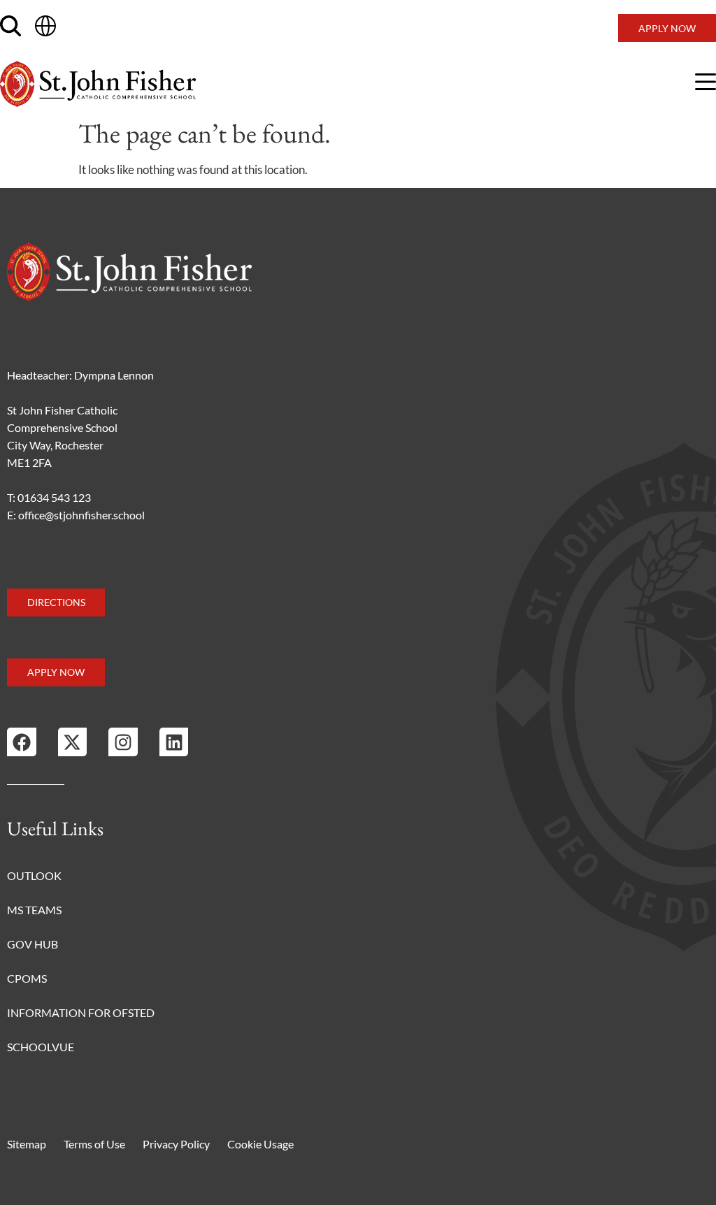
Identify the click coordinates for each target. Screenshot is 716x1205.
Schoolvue (40, 1046)
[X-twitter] (72, 742)
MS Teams (34, 909)
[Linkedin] (174, 742)
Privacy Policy (176, 1143)
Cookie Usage (260, 1143)
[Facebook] (21, 742)
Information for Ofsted (81, 1012)
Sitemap (26, 1143)
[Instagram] (123, 742)
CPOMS (27, 978)
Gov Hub (32, 944)
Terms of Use (94, 1143)
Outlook (34, 875)
